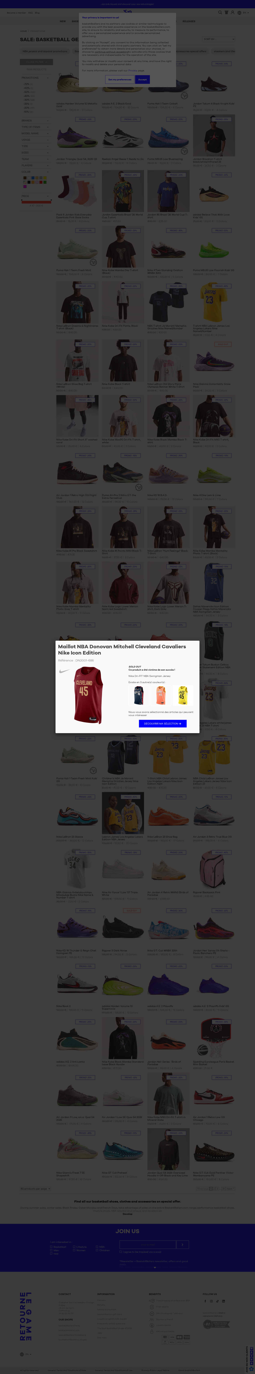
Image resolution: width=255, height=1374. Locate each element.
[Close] (199, 641)
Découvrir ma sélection (161, 723)
